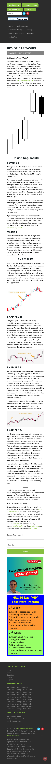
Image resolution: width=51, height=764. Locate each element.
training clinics (18, 526)
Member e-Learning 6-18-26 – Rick (19, 702)
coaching (15, 524)
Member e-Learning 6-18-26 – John (19, 704)
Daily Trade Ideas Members (16, 719)
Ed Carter (27, 53)
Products (30, 33)
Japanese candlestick (25, 80)
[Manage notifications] (45, 759)
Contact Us (30, 9)
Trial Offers (13, 37)
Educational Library (15, 30)
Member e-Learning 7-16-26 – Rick (19, 687)
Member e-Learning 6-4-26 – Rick (19, 709)
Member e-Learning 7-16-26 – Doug (20, 692)
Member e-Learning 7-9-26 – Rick (19, 697)
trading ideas (34, 526)
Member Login (14, 5)
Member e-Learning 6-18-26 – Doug (20, 706)
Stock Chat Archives (14, 721)
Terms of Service (13, 736)
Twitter (24, 13)
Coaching (10, 675)
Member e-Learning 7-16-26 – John (19, 690)
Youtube (27, 13)
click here (33, 528)
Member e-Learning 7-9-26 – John (19, 694)
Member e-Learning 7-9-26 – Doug (19, 699)
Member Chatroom (14, 716)
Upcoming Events (30, 5)
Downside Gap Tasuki (15, 228)
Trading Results (22, 26)
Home (11, 26)
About (9, 672)
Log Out (10, 680)
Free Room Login (15, 9)
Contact (10, 677)
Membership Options (16, 33)
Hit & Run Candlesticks (25, 728)
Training (29, 30)
